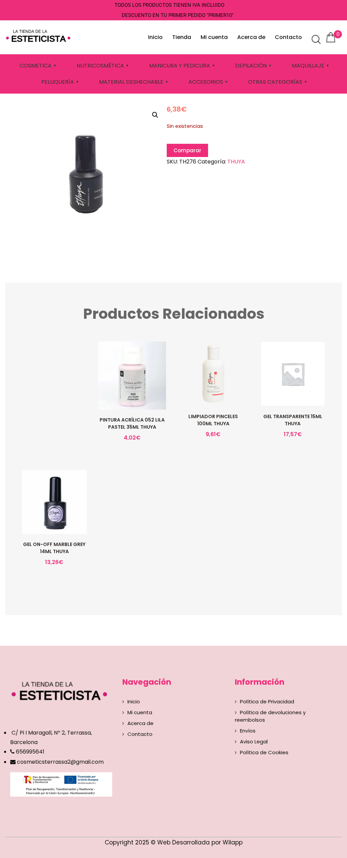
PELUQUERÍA (57, 82)
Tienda (181, 37)
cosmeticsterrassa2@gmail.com (60, 762)
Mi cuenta (214, 37)
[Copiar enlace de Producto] (117, 393)
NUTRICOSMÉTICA (100, 66)
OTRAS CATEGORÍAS (275, 82)
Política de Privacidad (267, 701)
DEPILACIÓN (251, 66)
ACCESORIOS (205, 82)
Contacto (288, 37)
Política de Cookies (264, 752)
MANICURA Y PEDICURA (179, 66)
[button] (155, 115)
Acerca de (251, 37)
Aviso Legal (254, 741)
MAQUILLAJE (308, 66)
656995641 (29, 752)
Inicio (155, 37)
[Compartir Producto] (131, 393)
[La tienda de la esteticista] (39, 35)
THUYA (236, 161)
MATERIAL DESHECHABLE (131, 82)
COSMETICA (36, 66)
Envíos (248, 730)
